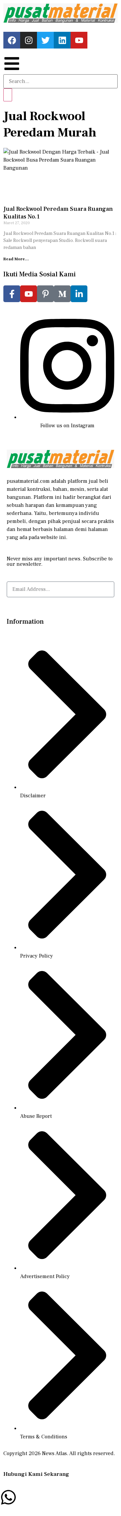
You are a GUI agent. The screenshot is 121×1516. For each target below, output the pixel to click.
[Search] (7, 94)
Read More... (16, 259)
